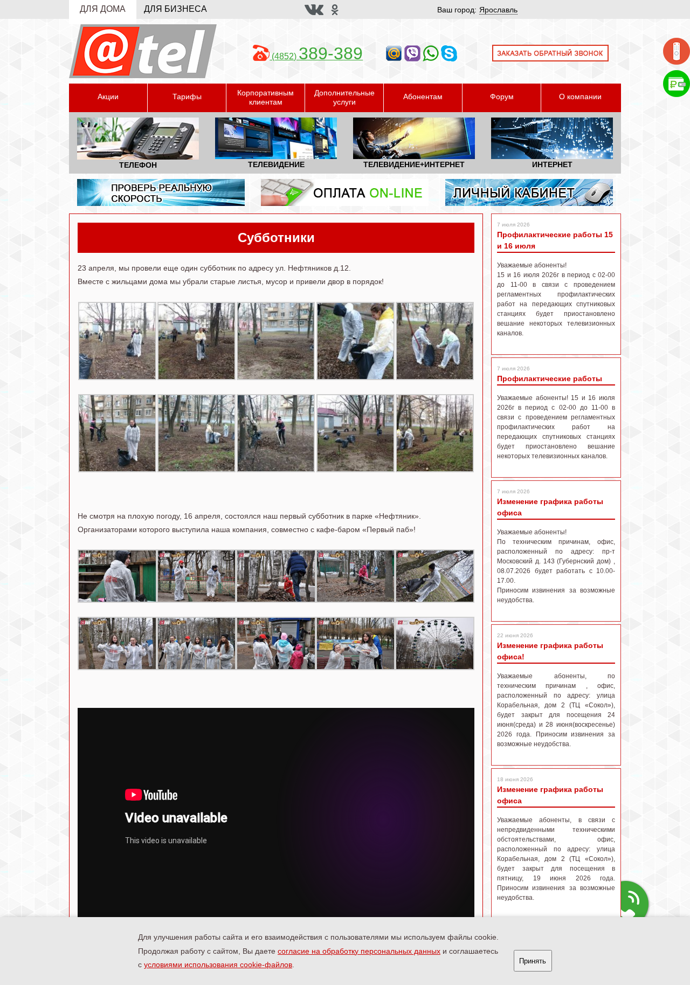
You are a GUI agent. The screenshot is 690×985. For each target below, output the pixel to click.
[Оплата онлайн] (676, 82)
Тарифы (187, 96)
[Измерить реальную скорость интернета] (161, 191)
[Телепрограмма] (676, 50)
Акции (108, 96)
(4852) (316, 56)
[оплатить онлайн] (345, 191)
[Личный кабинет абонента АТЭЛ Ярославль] (529, 191)
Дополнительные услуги (344, 97)
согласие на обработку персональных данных (359, 951)
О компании (580, 96)
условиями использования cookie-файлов (218, 964)
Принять (532, 961)
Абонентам (423, 96)
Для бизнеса (175, 8)
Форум (502, 96)
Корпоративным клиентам (265, 97)
